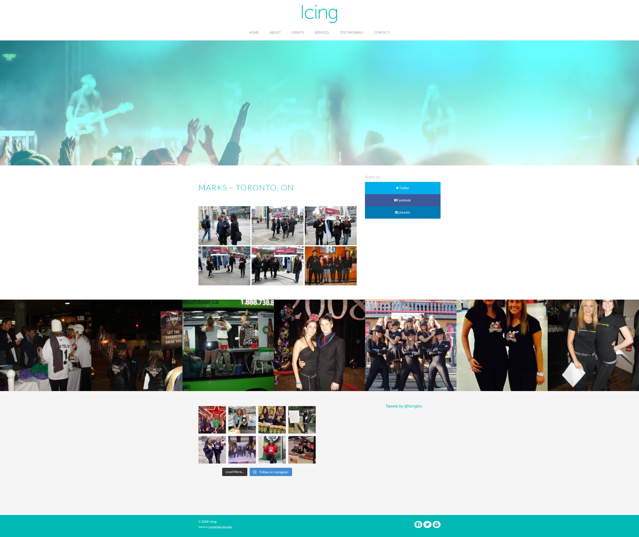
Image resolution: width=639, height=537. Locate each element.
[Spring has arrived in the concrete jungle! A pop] (302, 420)
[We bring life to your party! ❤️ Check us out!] (242, 450)
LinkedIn (403, 212)
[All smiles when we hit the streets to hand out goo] (212, 450)
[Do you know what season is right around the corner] (272, 450)
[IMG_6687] (224, 265)
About (275, 32)
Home (254, 32)
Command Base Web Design (220, 527)
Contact (382, 32)
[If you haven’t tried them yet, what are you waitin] (272, 420)
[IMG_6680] (331, 265)
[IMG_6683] (278, 265)
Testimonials (351, 32)
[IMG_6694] (278, 225)
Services (322, 32)
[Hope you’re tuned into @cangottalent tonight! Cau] (212, 420)
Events (298, 32)
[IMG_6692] (331, 225)
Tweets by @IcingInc (404, 406)
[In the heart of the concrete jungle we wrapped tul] (242, 420)
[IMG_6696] (224, 225)
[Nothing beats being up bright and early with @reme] (302, 450)
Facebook (404, 200)
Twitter (404, 188)
